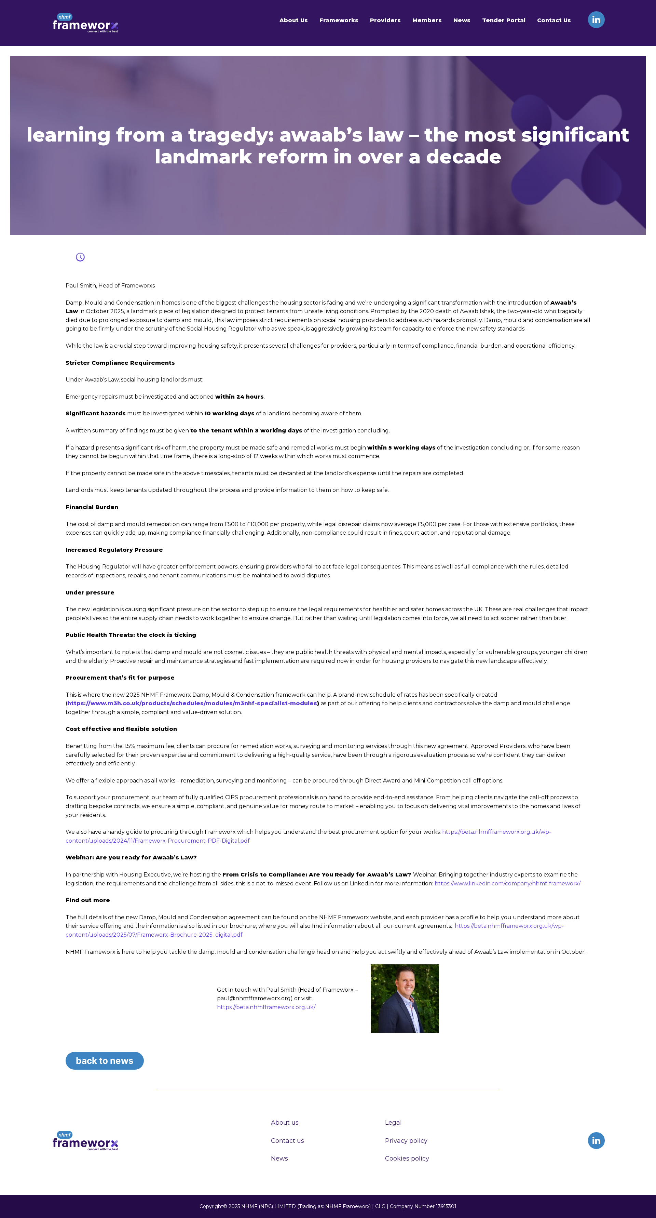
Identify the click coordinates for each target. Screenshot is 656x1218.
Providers (385, 20)
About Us (293, 20)
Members (427, 20)
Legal (393, 1122)
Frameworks (338, 20)
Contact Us (554, 20)
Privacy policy (406, 1141)
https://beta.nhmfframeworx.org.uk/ (266, 1007)
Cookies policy (407, 1158)
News (461, 20)
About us (285, 1122)
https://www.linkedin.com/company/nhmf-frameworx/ (507, 883)
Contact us (287, 1141)
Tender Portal (503, 20)
